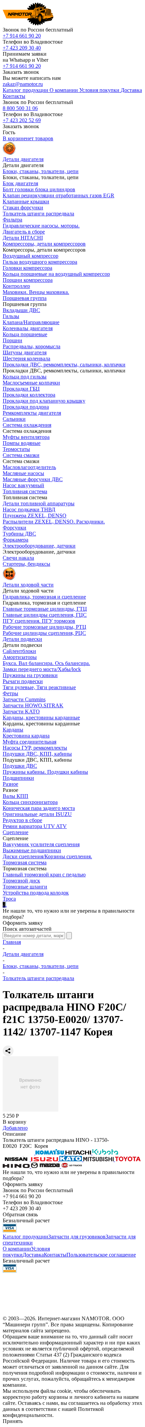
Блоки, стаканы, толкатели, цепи (41, 171)
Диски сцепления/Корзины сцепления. (47, 856)
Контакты (55, 1255)
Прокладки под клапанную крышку (44, 401)
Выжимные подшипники (32, 850)
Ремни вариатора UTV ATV (35, 826)
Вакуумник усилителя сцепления (41, 844)
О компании (17, 1249)
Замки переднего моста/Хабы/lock (42, 669)
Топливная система (25, 491)
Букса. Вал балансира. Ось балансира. (46, 663)
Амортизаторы (20, 657)
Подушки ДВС (20, 766)
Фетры (10, 693)
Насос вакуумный (23, 485)
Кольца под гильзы (25, 376)
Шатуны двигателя (25, 352)
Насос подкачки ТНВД (29, 509)
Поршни (12, 340)
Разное (10, 784)
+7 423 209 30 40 (22, 48)
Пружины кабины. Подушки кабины (45, 772)
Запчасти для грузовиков (77, 1236)
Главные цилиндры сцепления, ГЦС (45, 615)
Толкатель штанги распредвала (38, 213)
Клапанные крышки (26, 201)
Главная (12, 942)
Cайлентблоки (19, 651)
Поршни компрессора (28, 280)
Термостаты (16, 449)
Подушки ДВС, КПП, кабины (37, 754)
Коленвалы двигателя (28, 328)
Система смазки (21, 455)
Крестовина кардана (26, 735)
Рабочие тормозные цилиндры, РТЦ (44, 627)
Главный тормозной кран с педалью (44, 874)
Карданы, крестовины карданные (41, 717)
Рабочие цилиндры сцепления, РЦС (44, 633)
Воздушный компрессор (30, 256)
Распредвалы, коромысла (31, 346)
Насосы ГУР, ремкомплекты (35, 748)
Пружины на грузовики (30, 675)
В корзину (14, 1122)
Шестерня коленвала (26, 358)
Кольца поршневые (25, 334)
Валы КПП (15, 796)
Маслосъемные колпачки (31, 383)
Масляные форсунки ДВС (33, 479)
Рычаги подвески (23, 681)
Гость (9, 132)
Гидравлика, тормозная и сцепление (44, 597)
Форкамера (15, 540)
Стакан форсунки (23, 207)
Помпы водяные (21, 443)
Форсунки (14, 527)
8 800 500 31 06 (20, 108)
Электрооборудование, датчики (39, 546)
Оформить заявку (23, 923)
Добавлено (15, 1128)
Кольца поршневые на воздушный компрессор (56, 274)
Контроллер (16, 286)
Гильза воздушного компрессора (40, 262)
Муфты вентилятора (26, 437)
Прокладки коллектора (29, 395)
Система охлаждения (27, 425)
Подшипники (18, 778)
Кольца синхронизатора (30, 802)
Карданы (13, 729)
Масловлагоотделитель (29, 467)
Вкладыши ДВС (21, 310)
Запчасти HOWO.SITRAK (33, 705)
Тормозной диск (21, 880)
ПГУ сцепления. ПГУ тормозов (39, 621)
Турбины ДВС (19, 534)
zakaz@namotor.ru (23, 84)
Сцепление (15, 832)
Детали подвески (22, 639)
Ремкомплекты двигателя (32, 413)
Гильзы (11, 316)
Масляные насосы (23, 473)
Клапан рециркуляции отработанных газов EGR (58, 195)
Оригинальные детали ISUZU (37, 814)
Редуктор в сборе (22, 820)
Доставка (33, 1255)
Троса (9, 899)
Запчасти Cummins (24, 699)
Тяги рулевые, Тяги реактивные (39, 687)
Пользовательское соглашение (101, 1255)
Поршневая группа (25, 298)
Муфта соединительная (29, 742)
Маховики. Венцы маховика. (36, 292)
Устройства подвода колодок (36, 893)
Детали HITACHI (23, 238)
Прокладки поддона (26, 407)
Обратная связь (20, 1214)
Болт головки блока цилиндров (39, 189)
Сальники (14, 419)
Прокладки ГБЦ (21, 389)
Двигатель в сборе (24, 232)
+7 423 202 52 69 (22, 120)
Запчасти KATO (21, 711)
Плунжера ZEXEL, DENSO (34, 515)
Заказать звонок (21, 72)
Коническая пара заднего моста (39, 808)
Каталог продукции (25, 1236)
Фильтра (12, 219)
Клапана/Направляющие (31, 322)
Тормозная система (25, 862)
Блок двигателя (20, 183)
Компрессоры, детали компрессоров (44, 244)
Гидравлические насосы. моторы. (41, 225)
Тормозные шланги (25, 886)
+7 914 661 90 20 (22, 36)
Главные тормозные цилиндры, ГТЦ (45, 609)
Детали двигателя (23, 954)
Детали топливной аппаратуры (39, 503)
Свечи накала (18, 558)
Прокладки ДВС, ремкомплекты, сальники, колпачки (64, 364)
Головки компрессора (27, 268)
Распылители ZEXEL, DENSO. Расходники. (54, 521)
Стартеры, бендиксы (26, 564)
